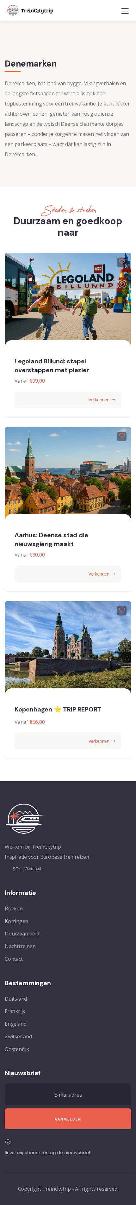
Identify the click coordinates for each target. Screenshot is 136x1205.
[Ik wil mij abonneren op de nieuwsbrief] (8, 1142)
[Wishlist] (122, 262)
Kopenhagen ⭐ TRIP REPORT (58, 709)
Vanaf (21, 380)
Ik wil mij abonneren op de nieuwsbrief (47, 1153)
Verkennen (99, 400)
